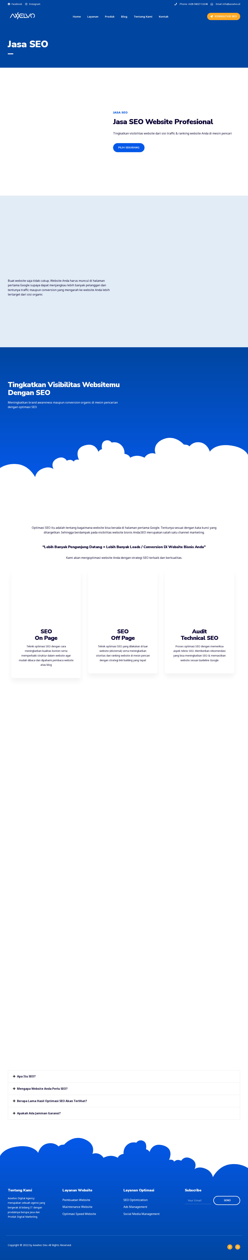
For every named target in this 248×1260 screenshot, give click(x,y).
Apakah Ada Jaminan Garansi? (39, 1113)
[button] (124, 1076)
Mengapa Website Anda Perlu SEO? (42, 1089)
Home (77, 16)
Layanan (92, 16)
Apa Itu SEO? (26, 1076)
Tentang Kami (143, 16)
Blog (124, 16)
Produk (110, 16)
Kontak (163, 16)
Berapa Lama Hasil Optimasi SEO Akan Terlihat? (52, 1101)
